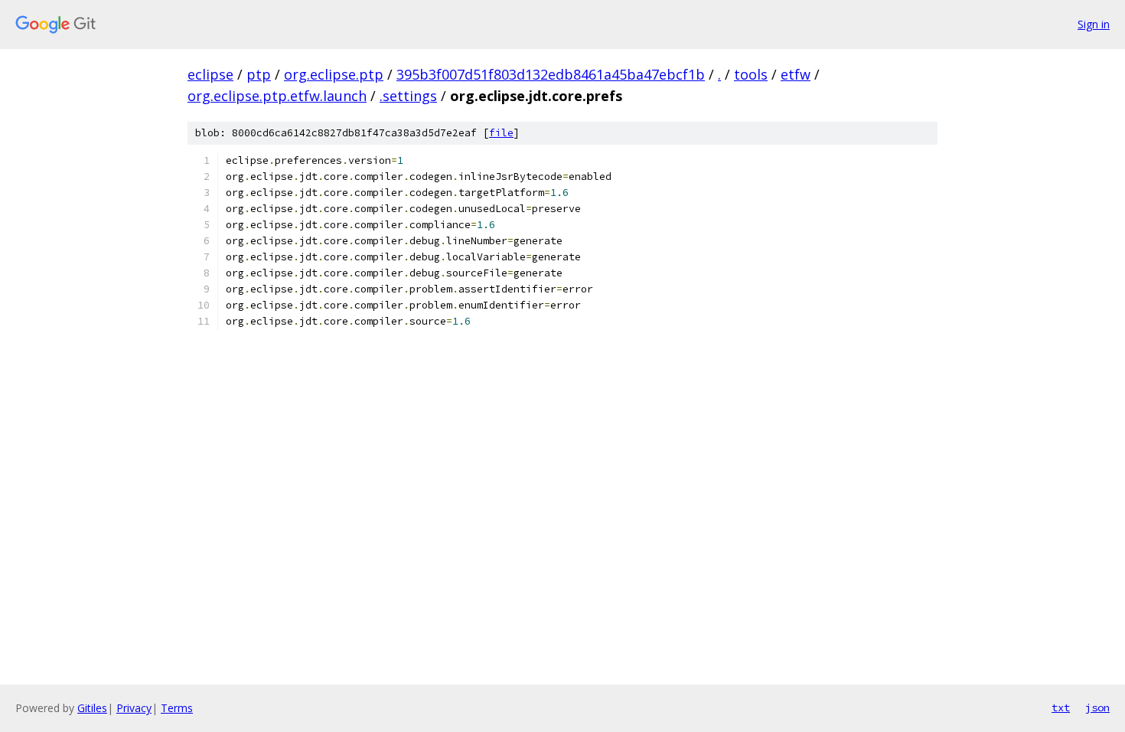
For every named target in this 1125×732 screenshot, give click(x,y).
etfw (795, 74)
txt (1061, 707)
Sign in (1094, 24)
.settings (408, 96)
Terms (177, 708)
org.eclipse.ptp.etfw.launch (277, 96)
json (1097, 707)
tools (751, 74)
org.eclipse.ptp (333, 74)
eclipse (210, 74)
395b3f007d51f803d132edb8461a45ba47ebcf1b (550, 74)
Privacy (134, 708)
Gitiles (92, 708)
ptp (258, 74)
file (501, 132)
